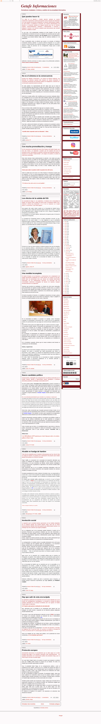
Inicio (42, 704)
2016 (66, 237)
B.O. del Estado (66, 347)
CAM (31, 266)
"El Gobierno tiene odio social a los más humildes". (33, 183)
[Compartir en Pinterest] (58, 67)
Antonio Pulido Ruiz (74, 16)
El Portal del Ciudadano (67, 352)
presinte (27, 699)
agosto (67, 251)
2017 (66, 236)
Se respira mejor (66, 83)
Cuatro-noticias (66, 308)
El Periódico (65, 332)
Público (64, 321)
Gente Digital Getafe (67, 171)
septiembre (68, 250)
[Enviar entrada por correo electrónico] (51, 67)
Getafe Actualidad (66, 160)
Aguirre (27, 266)
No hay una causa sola (72, 101)
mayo (67, 276)
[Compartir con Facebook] (57, 67)
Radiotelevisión (66, 306)
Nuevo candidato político (32, 375)
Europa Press (66, 334)
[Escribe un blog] (55, 67)
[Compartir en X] (56, 67)
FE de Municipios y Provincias (69, 345)
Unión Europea (66, 349)
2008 (66, 289)
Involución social (29, 520)
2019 (66, 232)
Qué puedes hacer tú (30, 17)
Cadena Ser (65, 317)
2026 (66, 221)
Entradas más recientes (28, 704)
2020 (66, 231)
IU (26, 191)
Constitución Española (67, 343)
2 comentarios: (46, 67)
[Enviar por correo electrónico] (54, 67)
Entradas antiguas (55, 704)
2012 (66, 244)
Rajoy (29, 69)
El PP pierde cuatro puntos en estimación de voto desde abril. (36, 606)
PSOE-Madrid (66, 302)
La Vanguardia (66, 328)
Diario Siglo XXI (66, 312)
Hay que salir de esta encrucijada (36, 597)
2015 (66, 239)
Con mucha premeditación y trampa (37, 147)
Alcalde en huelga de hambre (34, 451)
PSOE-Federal (66, 300)
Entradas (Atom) (44, 707)
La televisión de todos (67, 95)
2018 (66, 234)
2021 (66, 229)
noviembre (68, 247)
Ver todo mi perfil (66, 27)
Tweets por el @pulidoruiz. (68, 177)
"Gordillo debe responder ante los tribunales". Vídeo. (35, 131)
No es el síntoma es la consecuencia (37, 76)
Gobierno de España (67, 341)
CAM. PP (28, 368)
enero (67, 283)
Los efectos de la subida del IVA (35, 198)
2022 (66, 228)
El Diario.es (65, 315)
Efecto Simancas (71, 63)
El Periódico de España (67, 326)
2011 (66, 285)
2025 (66, 223)
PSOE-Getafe (66, 304)
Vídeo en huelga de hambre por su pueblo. (30, 505)
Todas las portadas (66, 310)
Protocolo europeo (29, 650)
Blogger (61, 715)
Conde (27, 444)
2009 (66, 288)
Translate (72, 185)
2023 (66, 226)
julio (66, 273)
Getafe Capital (66, 162)
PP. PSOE (31, 444)
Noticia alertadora (66, 71)
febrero (67, 281)
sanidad (32, 69)
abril (67, 278)
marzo (67, 279)
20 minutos (65, 330)
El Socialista (65, 299)
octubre (67, 248)
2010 (66, 286)
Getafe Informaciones (39, 6)
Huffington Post (66, 313)
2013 (66, 242)
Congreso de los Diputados (68, 338)
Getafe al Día (65, 164)
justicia (27, 140)
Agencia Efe (65, 336)
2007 (66, 291)
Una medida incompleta (32, 273)
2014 (66, 240)
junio (67, 275)
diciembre (68, 245)
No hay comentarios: (47, 136)
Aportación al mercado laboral (69, 77)
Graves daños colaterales (68, 108)
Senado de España (67, 339)
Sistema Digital (66, 323)
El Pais (64, 319)
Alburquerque (29, 513)
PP (26, 69)
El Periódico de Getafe (67, 168)
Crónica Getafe (66, 173)
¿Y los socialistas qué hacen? (35, 635)
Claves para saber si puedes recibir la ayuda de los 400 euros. (37, 169)
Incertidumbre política (67, 89)
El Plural (65, 325)
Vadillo (39, 513)
